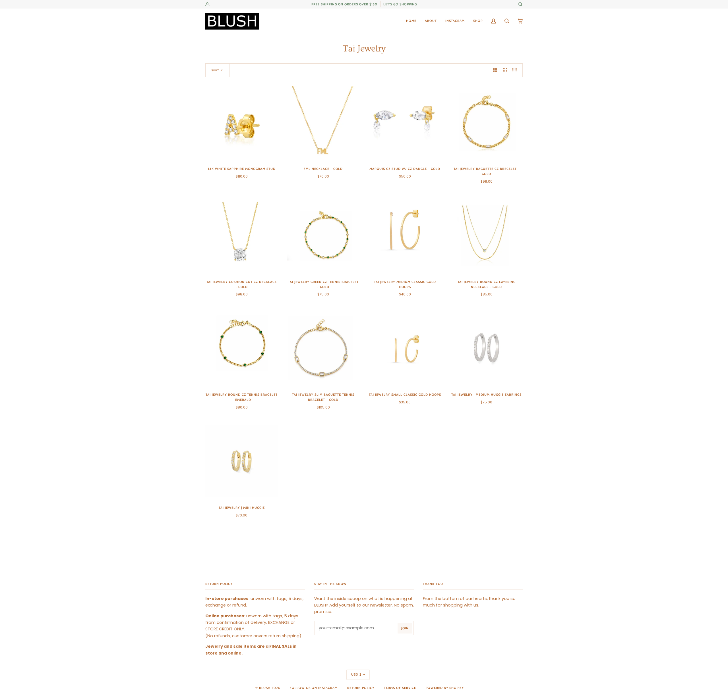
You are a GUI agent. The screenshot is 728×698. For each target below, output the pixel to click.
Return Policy (360, 688)
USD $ (356, 674)
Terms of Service (400, 688)
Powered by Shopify (445, 688)
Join (405, 628)
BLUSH (264, 688)
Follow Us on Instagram (314, 688)
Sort (215, 70)
